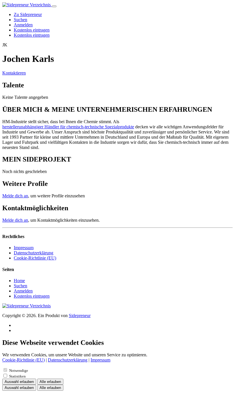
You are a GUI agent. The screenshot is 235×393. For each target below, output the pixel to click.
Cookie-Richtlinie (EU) (35, 258)
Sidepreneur (80, 315)
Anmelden (23, 24)
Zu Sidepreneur (28, 14)
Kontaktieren (14, 72)
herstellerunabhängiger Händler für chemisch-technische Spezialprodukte (68, 126)
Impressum (24, 247)
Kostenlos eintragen (32, 29)
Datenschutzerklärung (33, 252)
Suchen (20, 19)
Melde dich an (15, 195)
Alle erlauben (50, 382)
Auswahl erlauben (19, 382)
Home (19, 280)
